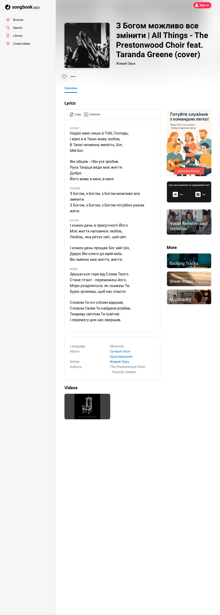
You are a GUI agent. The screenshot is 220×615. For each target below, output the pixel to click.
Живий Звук (126, 63)
